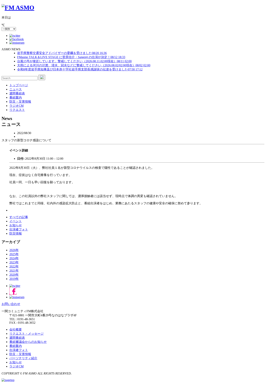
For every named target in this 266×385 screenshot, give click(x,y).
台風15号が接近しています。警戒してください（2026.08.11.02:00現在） (74, 61)
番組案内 (15, 97)
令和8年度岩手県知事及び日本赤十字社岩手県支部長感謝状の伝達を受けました (80, 69)
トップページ (18, 85)
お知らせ (15, 225)
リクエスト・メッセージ (26, 333)
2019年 (14, 278)
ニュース (15, 89)
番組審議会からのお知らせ (28, 341)
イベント (15, 221)
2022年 (14, 266)
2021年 (14, 270)
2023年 (14, 262)
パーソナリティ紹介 (23, 358)
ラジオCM (16, 105)
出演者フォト (18, 229)
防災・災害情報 (20, 101)
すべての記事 (18, 217)
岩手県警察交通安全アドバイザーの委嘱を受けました (62, 53)
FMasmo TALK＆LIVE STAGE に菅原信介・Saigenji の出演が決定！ (71, 57)
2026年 (14, 250)
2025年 (14, 254)
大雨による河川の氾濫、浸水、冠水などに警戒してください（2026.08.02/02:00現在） (83, 65)
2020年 (14, 274)
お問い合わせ (11, 304)
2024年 (14, 258)
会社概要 (15, 329)
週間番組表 (17, 93)
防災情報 (15, 233)
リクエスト (17, 109)
